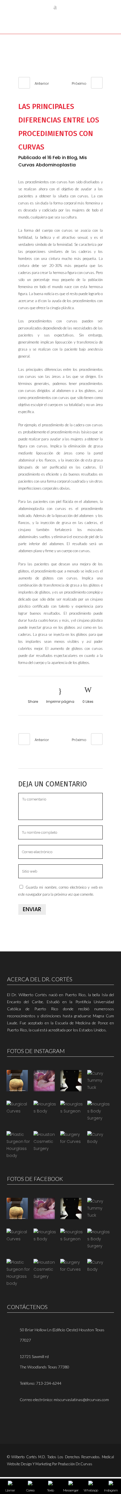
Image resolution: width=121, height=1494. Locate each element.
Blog (72, 157)
